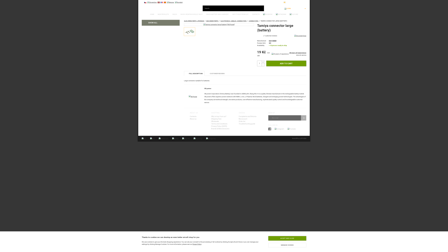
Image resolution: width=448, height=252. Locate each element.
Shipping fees (216, 119)
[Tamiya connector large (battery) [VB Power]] (218, 24)
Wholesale (215, 121)
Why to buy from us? (240, 14)
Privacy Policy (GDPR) (219, 126)
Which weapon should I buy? (191, 14)
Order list (242, 121)
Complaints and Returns (247, 116)
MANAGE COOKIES (287, 245)
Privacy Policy (196, 244)
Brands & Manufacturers (220, 129)
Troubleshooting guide (247, 124)
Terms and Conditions (219, 124)
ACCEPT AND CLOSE (287, 238)
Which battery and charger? (217, 14)
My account (243, 119)
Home (152, 14)
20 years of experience (297, 53)
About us (193, 119)
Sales (174, 14)
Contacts (256, 14)
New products (163, 14)
